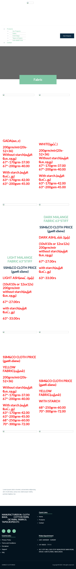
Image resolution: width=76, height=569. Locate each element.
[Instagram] (9, 531)
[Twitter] (14, 531)
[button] (67, 35)
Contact (9, 43)
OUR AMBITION (18, 40)
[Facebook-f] (3, 531)
